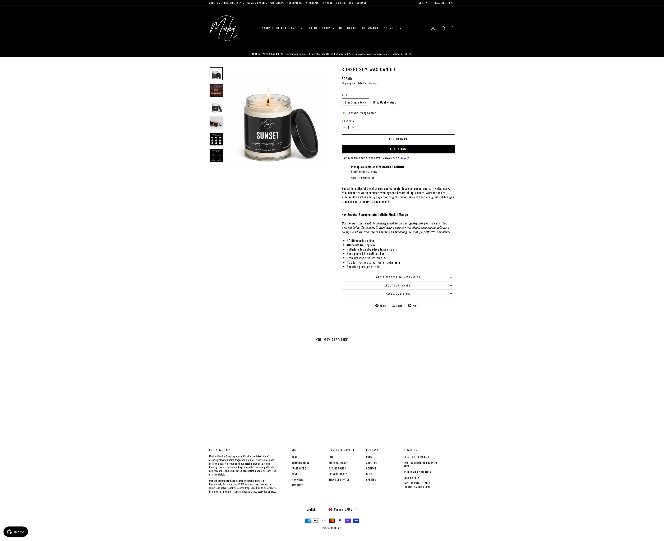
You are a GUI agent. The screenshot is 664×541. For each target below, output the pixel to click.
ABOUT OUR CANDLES (398, 285)
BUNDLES (296, 474)
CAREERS (341, 2)
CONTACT (361, 2)
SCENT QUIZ (393, 28)
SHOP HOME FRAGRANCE (280, 28)
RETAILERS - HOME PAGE (417, 457)
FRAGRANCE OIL (300, 468)
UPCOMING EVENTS (233, 2)
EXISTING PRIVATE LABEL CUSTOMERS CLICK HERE (417, 485)
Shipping (347, 83)
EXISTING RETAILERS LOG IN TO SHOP (420, 464)
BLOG (369, 474)
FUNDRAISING (294, 2)
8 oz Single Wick (355, 102)
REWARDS (327, 2)
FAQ (351, 2)
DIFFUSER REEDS (301, 462)
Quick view (238, 405)
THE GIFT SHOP (319, 28)
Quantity (348, 121)
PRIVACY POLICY (338, 474)
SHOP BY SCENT (412, 477)
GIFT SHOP (297, 485)
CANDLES (296, 457)
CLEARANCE (370, 28)
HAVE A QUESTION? (398, 293)
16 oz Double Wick (384, 102)
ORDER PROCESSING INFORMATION (398, 277)
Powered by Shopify (331, 527)
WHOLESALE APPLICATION (417, 472)
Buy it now (398, 149)
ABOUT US (214, 2)
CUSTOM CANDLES (257, 2)
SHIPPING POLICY (338, 462)
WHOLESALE (312, 2)
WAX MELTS (298, 479)
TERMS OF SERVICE (339, 479)
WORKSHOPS (277, 2)
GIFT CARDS (348, 28)
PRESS (369, 457)
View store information (363, 177)
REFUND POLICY (337, 468)
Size (344, 95)
